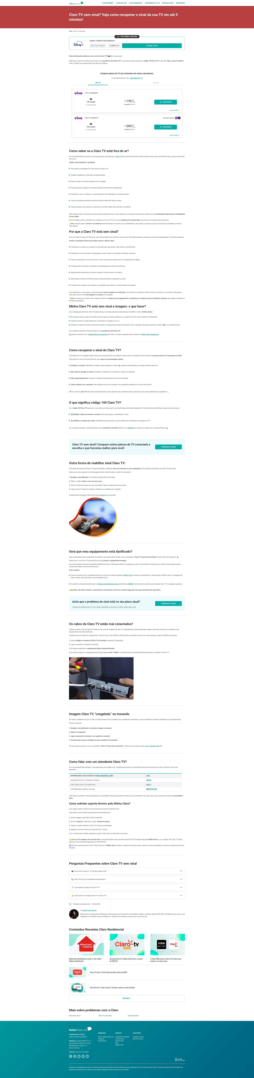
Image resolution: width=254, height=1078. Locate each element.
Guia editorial (102, 1041)
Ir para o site (152, 46)
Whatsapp (167, 102)
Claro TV (119, 156)
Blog (116, 1043)
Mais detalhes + (175, 110)
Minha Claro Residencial (150, 334)
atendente (130, 428)
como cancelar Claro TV (153, 746)
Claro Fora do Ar (74, 1016)
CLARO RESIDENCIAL (135, 3)
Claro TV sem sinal (105, 1016)
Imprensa (101, 1039)
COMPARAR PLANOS (168, 447)
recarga (102, 495)
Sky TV (98, 83)
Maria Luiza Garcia (90, 910)
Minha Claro (128, 575)
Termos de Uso (119, 1039)
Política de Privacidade (122, 1037)
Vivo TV (156, 83)
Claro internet (108, 3)
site (78, 818)
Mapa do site (119, 1045)
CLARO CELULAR (121, 3)
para (133, 78)
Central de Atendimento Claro (108, 584)
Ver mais (126, 998)
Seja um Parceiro (138, 1039)
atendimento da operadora (98, 334)
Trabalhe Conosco (138, 1037)
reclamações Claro (104, 776)
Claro (70, 31)
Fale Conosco (119, 1041)
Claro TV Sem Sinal (79, 31)
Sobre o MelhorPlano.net (105, 1037)
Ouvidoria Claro (133, 1016)
